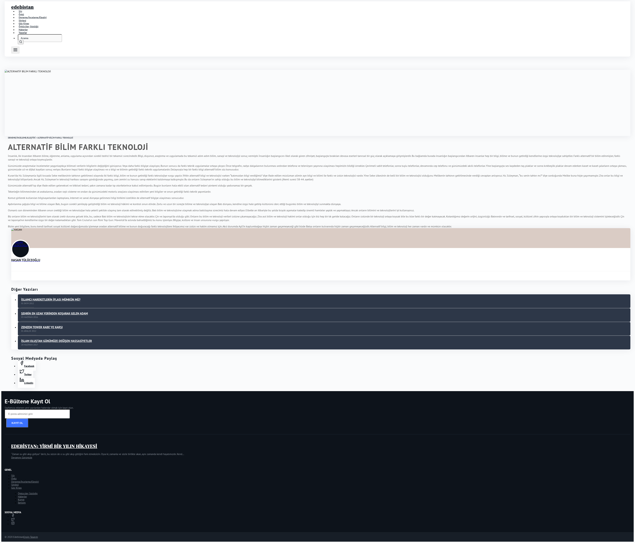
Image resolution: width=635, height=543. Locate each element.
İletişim (22, 502)
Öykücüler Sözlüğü (28, 493)
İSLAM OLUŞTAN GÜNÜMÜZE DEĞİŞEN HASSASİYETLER (56, 341)
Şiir (13, 475)
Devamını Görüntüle (21, 457)
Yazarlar (23, 32)
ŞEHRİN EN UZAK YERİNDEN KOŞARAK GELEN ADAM (54, 313)
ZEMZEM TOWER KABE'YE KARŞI (42, 327)
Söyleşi (15, 484)
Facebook (29, 366)
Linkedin (28, 383)
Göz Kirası (16, 487)
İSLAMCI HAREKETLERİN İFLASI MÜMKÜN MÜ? (50, 299)
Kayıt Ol (17, 423)
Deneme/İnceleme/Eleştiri (33, 17)
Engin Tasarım (30, 537)
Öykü (14, 478)
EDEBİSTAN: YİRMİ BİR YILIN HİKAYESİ (54, 446)
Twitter (28, 374)
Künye (21, 499)
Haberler (22, 496)
